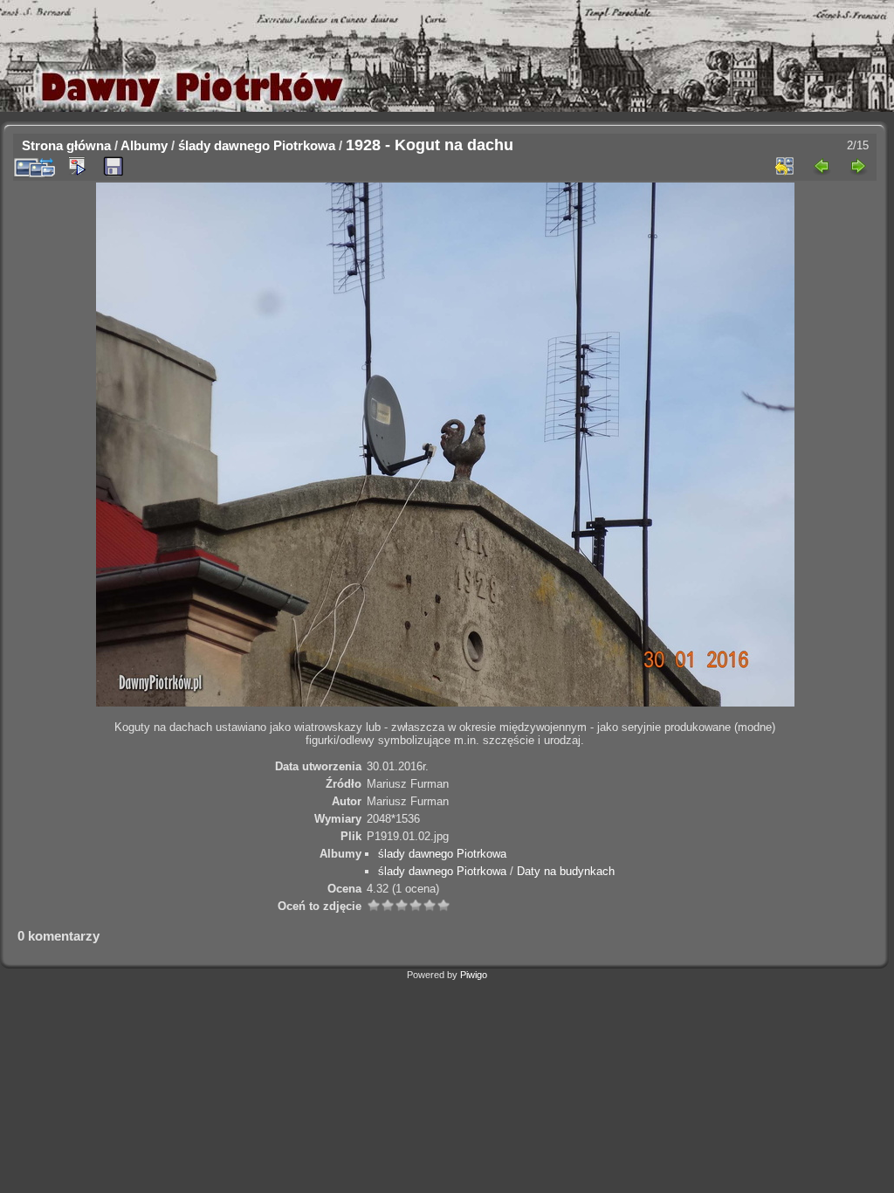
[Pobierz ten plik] (113, 166)
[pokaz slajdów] (76, 166)
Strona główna (66, 145)
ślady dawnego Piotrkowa (256, 145)
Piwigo (473, 974)
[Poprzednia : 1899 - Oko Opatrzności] (821, 166)
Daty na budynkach (566, 871)
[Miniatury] (785, 166)
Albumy (144, 145)
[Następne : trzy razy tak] (858, 166)
